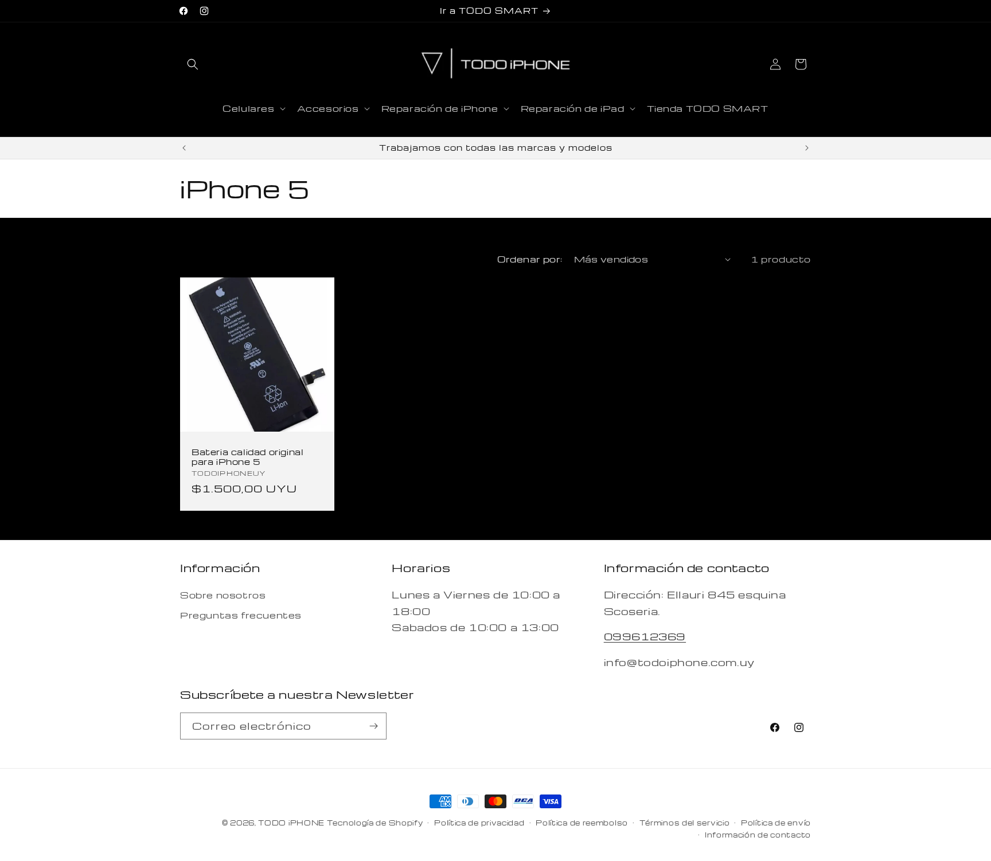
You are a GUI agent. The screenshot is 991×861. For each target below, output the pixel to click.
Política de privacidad (479, 822)
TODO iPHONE (291, 822)
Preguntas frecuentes (241, 615)
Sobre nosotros (223, 595)
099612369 (645, 636)
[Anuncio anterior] (184, 148)
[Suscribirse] (373, 726)
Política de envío (776, 822)
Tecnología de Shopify (375, 822)
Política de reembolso (582, 822)
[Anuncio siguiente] (807, 148)
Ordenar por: (530, 259)
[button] (192, 64)
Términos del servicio (684, 822)
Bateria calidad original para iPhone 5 (247, 457)
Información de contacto (758, 834)
